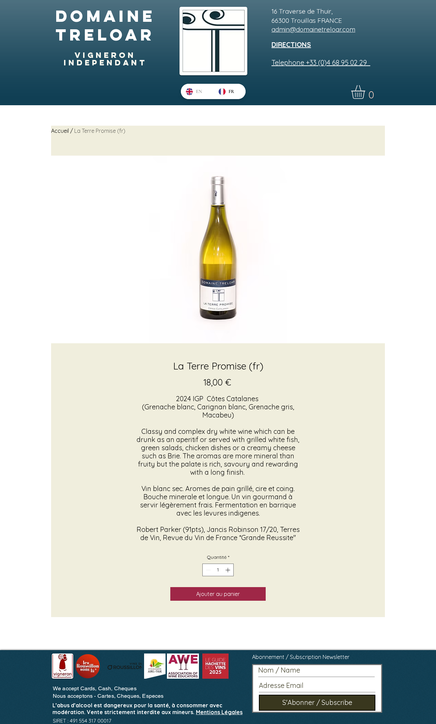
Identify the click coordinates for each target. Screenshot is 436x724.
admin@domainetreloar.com (313, 29)
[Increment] (228, 570)
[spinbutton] (218, 570)
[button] (366, 92)
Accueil (60, 130)
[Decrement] (207, 570)
